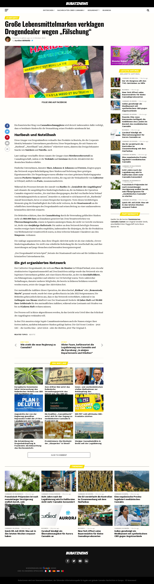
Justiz (32, 334)
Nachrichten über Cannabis (70, 10)
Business (107, 10)
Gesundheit (93, 10)
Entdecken (48, 10)
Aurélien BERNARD (22, 40)
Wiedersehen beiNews (41, 568)
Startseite (12, 17)
